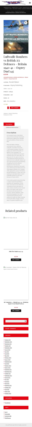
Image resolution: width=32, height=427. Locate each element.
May (7, 355)
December (8, 361)
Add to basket (15, 107)
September (8, 342)
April (7, 383)
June (7, 353)
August (7, 349)
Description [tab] (9, 124)
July (7, 351)
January (7, 359)
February (8, 357)
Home (8, 11)
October (8, 340)
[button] (25, 22)
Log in (6, 412)
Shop (12, 11)
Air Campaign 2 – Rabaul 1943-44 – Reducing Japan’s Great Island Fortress (16, 302)
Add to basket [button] (16, 259)
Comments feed (8, 416)
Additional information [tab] (12, 127)
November (8, 344)
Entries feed (7, 414)
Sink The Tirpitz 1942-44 (16, 251)
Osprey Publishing (19, 11)
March (7, 391)
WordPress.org (8, 418)
